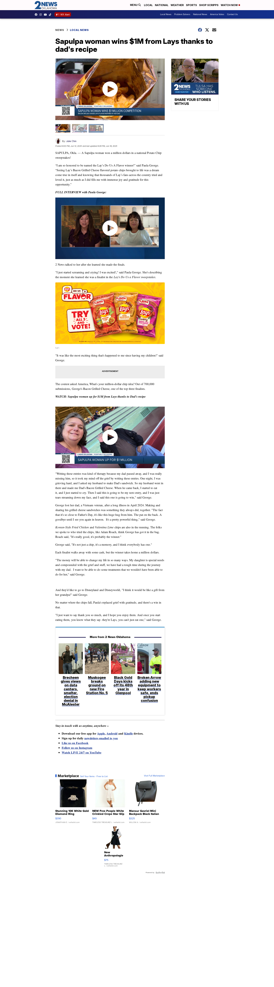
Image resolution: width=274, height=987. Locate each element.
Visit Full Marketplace (154, 776)
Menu (134, 5)
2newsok (41, 14)
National (161, 5)
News (59, 30)
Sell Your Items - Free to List (94, 776)
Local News (165, 14)
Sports (191, 5)
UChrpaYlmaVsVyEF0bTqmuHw (46, 14)
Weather (177, 5)
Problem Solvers (182, 14)
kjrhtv (37, 14)
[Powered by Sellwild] (160, 872)
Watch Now (229, 5)
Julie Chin (71, 141)
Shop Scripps (209, 5)
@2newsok (51, 14)
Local (148, 5)
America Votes (217, 14)
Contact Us (232, 14)
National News (200, 14)
